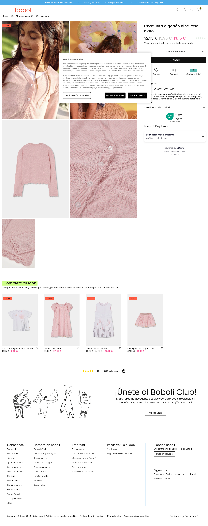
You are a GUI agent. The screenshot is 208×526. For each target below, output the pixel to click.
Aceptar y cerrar (137, 95)
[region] (105, 78)
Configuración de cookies (77, 95)
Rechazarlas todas (115, 95)
